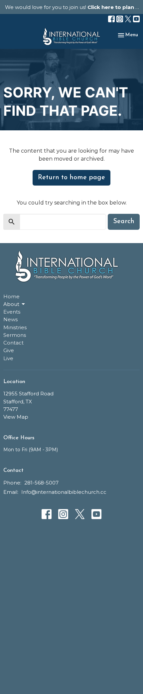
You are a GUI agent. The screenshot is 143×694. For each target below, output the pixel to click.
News (10, 319)
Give (8, 350)
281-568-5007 (41, 483)
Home (11, 296)
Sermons (14, 335)
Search (123, 221)
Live (8, 358)
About (11, 304)
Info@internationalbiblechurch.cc (63, 492)
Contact (13, 343)
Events (11, 312)
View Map (15, 417)
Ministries (15, 327)
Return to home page (71, 177)
